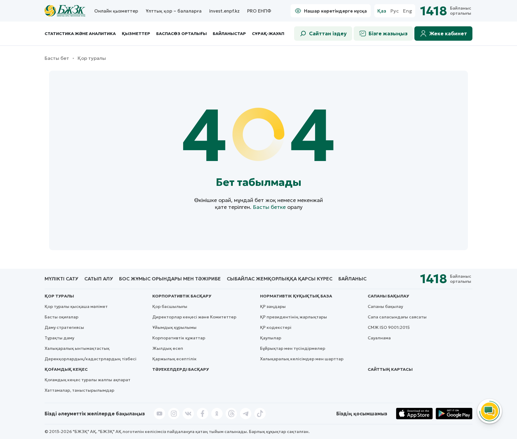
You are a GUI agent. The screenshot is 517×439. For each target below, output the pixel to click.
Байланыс (352, 279)
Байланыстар (229, 33)
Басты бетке (269, 206)
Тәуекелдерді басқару (180, 369)
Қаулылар (270, 338)
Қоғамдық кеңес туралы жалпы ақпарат (87, 379)
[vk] (188, 413)
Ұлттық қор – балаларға (174, 11)
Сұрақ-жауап (268, 33)
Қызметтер (136, 33)
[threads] (231, 413)
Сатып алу (98, 279)
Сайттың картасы (390, 369)
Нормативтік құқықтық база (296, 296)
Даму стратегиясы (64, 327)
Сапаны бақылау (388, 296)
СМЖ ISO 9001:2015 (389, 327)
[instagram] (174, 413)
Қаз (381, 11)
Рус (394, 11)
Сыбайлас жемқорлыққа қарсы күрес (279, 279)
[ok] (217, 413)
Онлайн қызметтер (116, 11)
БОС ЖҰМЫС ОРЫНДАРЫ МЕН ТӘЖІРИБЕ (170, 279)
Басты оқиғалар (61, 317)
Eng (407, 11)
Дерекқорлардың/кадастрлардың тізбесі (90, 358)
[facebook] (202, 413)
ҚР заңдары (273, 306)
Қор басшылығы (169, 306)
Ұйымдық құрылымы (174, 327)
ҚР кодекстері (275, 327)
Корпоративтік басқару (181, 296)
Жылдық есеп (167, 348)
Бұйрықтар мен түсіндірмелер (292, 348)
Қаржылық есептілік (174, 358)
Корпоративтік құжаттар (178, 338)
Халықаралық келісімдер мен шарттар (301, 358)
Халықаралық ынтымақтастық (77, 348)
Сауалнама (379, 338)
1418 (433, 11)
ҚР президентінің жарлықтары (293, 317)
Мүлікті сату (61, 279)
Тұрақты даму (59, 338)
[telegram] (245, 413)
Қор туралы (59, 296)
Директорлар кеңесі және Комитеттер (194, 317)
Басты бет (57, 58)
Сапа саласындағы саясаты (397, 317)
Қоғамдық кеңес (66, 369)
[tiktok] (260, 413)
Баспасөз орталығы (181, 33)
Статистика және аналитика (80, 33)
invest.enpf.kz (224, 11)
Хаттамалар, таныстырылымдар (79, 390)
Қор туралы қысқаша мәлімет (76, 306)
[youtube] (159, 413)
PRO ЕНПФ (259, 11)
